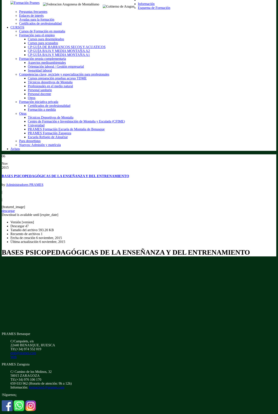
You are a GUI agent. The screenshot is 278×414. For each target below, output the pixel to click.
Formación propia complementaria (42, 59)
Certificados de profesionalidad (40, 23)
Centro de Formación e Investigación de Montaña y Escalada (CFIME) (76, 121)
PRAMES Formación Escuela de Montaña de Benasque (66, 129)
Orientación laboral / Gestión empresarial (56, 66)
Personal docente (39, 94)
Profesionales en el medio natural (50, 86)
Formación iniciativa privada (38, 102)
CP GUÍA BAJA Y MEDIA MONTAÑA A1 (59, 55)
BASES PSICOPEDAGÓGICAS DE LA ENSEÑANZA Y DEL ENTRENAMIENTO (65, 176)
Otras (22, 113)
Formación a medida (42, 109)
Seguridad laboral (40, 70)
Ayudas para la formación (36, 19)
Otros (31, 98)
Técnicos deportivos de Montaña (50, 82)
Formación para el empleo (37, 35)
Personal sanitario (40, 90)
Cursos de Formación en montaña (42, 31)
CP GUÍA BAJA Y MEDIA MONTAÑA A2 (59, 51)
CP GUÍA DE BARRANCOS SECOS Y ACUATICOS (67, 47)
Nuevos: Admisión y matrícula (40, 145)
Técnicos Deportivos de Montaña (50, 117)
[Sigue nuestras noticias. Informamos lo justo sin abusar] (18, 410)
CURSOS (17, 27)
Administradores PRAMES (24, 185)
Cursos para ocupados (43, 43)
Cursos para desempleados (46, 39)
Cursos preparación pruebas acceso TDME (57, 78)
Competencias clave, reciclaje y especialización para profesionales (64, 74)
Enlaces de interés (31, 15)
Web (13, 357)
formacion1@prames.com (46, 387)
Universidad (36, 125)
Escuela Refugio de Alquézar (48, 137)
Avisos (15, 149)
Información (146, 4)
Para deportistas (30, 141)
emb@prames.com (23, 353)
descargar (8, 211)
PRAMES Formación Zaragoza (49, 133)
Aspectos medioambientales (47, 62)
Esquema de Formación (154, 8)
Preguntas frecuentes (33, 11)
